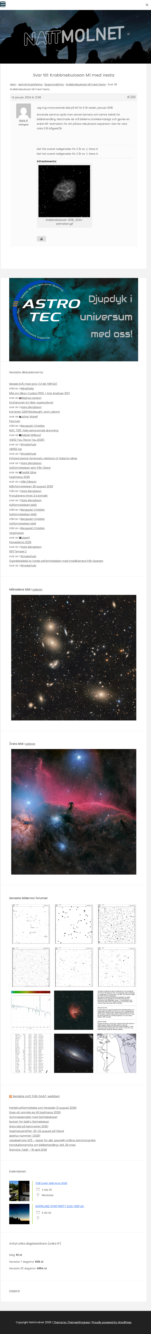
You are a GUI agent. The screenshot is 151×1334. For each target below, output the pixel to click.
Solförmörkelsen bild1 (22, 523)
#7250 (131, 97)
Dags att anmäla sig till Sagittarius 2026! (35, 1112)
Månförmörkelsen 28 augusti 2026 (31, 486)
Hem (13, 84)
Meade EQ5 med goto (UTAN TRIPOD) (33, 384)
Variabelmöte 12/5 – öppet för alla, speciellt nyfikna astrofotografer (52, 1140)
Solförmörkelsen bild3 (23, 505)
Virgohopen (16, 533)
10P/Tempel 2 (18, 551)
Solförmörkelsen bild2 (23, 514)
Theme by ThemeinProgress (71, 1322)
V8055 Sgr (15, 449)
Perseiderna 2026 (20, 542)
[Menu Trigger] (3, 4)
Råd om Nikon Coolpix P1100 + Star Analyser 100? (39, 393)
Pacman (14, 421)
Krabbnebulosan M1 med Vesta (86, 84)
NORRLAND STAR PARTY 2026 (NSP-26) (59, 1206)
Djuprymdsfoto (54, 84)
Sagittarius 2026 (19, 477)
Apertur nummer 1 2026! (24, 1136)
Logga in (14, 1291)
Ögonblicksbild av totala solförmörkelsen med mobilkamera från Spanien (56, 561)
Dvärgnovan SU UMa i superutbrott (31, 402)
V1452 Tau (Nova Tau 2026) (27, 440)
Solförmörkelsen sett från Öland (29, 468)
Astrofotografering (30, 84)
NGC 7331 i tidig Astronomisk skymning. (34, 430)
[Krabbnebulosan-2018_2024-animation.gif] (64, 191)
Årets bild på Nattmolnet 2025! (28, 1126)
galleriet (37, 589)
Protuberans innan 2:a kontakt (28, 496)
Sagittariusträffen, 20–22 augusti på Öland (36, 1131)
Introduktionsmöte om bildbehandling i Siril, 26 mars (42, 1145)
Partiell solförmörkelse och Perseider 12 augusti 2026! (43, 1108)
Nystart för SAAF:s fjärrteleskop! (29, 1121)
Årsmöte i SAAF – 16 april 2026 (28, 1150)
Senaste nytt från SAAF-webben (36, 1096)
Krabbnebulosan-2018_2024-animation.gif (64, 222)
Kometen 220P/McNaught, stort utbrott (34, 412)
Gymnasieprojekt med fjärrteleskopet (33, 1117)
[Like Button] (41, 239)
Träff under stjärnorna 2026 (51, 1183)
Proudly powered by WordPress (111, 1322)
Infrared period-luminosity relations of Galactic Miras (43, 458)
